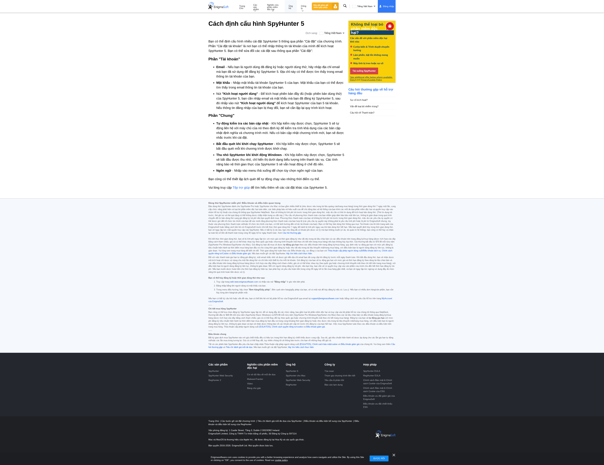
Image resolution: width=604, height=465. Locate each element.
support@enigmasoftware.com (325, 298)
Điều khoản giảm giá (241, 253)
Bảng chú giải (254, 388)
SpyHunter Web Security (220, 375)
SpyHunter (213, 371)
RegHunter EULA (371, 375)
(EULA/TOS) (265, 327)
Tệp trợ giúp (241, 187)
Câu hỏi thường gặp (292, 233)
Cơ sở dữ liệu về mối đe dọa (261, 374)
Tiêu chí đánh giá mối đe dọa (239, 347)
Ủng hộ (291, 7)
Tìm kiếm (345, 5)
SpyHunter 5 (292, 371)
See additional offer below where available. (371, 77)
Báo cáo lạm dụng (333, 384)
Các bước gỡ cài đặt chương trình (238, 421)
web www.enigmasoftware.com (244, 282)
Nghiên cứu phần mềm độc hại (273, 7)
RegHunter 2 (214, 380)
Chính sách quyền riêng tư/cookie (287, 327)
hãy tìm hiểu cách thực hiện (299, 253)
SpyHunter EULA (371, 371)
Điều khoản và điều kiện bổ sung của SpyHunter (328, 421)
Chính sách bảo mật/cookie (324, 344)
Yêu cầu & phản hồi (334, 380)
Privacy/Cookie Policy (371, 79)
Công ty (303, 7)
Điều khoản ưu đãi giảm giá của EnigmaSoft (379, 397)
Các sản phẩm (256, 7)
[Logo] (218, 6)
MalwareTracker (255, 379)
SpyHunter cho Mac (295, 375)
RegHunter (291, 384)
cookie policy (281, 460)
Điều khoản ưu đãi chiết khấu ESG (377, 405)
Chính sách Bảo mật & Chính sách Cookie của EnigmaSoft (377, 382)
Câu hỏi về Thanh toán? (362, 112)
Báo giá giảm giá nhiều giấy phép (320, 6)
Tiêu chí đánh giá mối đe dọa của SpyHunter (279, 421)
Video (250, 383)
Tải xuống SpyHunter (364, 70)
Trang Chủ (242, 7)
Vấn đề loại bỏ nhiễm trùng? (364, 106)
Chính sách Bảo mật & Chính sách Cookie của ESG (377, 390)
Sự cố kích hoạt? (359, 100)
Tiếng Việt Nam (364, 6)
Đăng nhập (388, 6)
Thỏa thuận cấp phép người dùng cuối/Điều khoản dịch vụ (354, 251)
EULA (353, 79)
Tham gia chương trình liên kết (339, 375)
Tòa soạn (329, 371)
